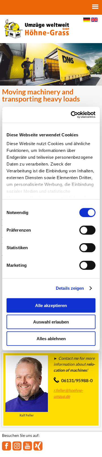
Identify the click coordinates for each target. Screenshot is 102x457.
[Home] (36, 29)
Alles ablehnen (51, 338)
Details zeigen (70, 288)
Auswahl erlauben (51, 322)
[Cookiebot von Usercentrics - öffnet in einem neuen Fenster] (71, 115)
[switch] (87, 229)
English (94, 20)
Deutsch (86, 20)
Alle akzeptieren (51, 305)
